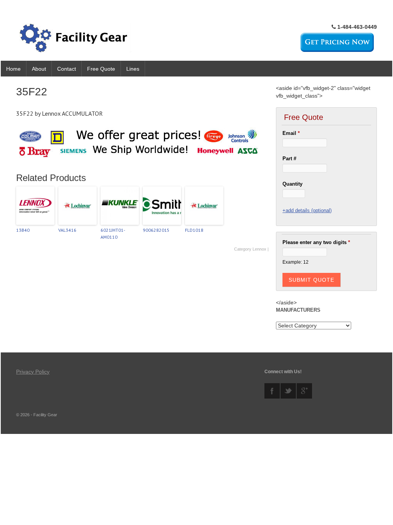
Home (13, 69)
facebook (272, 391)
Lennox (259, 249)
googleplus (304, 391)
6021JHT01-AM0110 (113, 233)
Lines (132, 69)
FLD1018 (194, 230)
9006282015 (156, 230)
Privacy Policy (33, 372)
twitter (288, 391)
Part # (289, 158)
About (39, 69)
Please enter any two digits (316, 242)
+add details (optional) (307, 210)
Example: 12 (295, 261)
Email (291, 133)
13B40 (23, 230)
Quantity (292, 184)
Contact (66, 69)
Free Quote (101, 69)
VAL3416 (67, 230)
